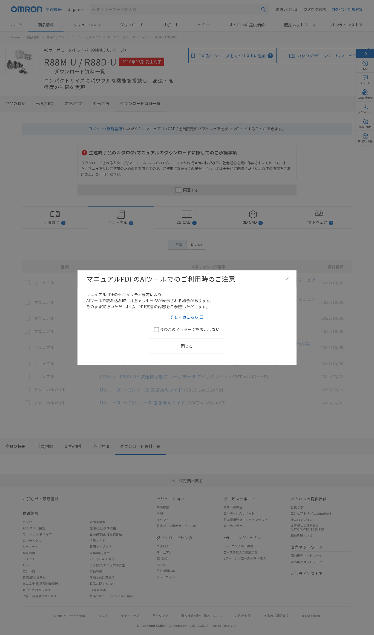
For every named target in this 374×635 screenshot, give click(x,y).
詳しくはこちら (184, 316)
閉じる (187, 346)
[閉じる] (287, 279)
